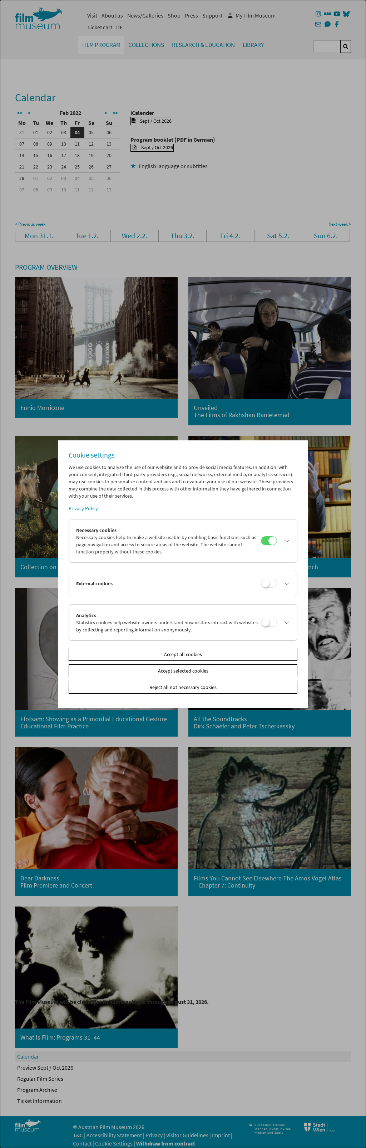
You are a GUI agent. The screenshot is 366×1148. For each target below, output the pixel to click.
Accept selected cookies (183, 671)
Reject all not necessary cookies (183, 687)
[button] (285, 540)
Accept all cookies (183, 654)
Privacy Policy (83, 508)
